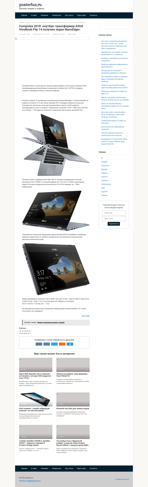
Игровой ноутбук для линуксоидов (72, 408)
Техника (104, 195)
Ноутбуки (62, 34)
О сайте (34, 15)
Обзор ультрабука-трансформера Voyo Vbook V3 (71, 375)
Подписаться (114, 224)
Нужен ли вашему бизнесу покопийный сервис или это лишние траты (115, 106)
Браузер (104, 169)
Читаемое (44, 15)
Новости (104, 177)
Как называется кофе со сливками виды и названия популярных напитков (114, 79)
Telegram (104, 162)
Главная (24, 15)
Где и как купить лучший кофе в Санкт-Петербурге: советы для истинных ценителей (113, 114)
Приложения (106, 184)
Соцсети (104, 192)
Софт (103, 188)
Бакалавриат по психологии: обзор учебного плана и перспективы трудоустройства (114, 141)
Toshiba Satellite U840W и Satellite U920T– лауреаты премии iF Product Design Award (34, 443)
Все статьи (69, 15)
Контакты (93, 15)
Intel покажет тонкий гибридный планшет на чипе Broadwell (34, 409)
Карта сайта (81, 15)
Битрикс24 (105, 166)
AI (102, 158)
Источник (86, 316)
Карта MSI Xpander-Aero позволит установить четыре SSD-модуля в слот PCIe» (35, 376)
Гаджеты (104, 173)
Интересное (56, 15)
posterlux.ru (30, 4)
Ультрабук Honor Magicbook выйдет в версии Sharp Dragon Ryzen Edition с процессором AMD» (72, 443)
